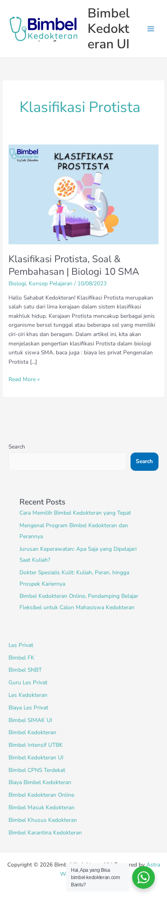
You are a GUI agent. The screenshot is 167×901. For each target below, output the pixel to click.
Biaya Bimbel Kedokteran (40, 782)
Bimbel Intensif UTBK (36, 745)
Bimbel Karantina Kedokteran (45, 832)
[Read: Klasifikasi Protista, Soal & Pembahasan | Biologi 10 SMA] (83, 194)
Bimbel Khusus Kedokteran (43, 820)
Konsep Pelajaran (51, 283)
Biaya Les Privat (28, 707)
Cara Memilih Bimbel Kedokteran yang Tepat (75, 513)
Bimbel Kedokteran (32, 732)
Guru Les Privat (28, 682)
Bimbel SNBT (25, 670)
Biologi (17, 283)
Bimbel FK (21, 658)
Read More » (24, 379)
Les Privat (21, 645)
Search (17, 446)
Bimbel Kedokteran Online (41, 795)
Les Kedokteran (28, 695)
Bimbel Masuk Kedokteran (42, 807)
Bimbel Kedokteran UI (109, 28)
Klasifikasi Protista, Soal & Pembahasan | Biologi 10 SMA (74, 265)
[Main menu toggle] (151, 29)
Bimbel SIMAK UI (30, 720)
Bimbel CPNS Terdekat (37, 770)
